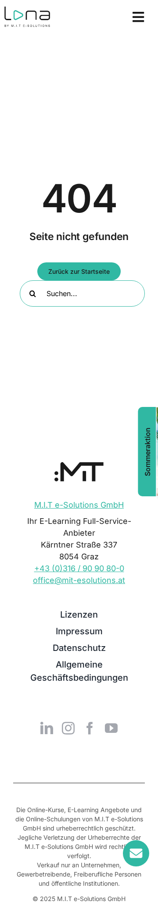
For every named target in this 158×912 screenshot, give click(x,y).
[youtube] (111, 728)
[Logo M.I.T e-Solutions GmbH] (79, 465)
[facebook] (89, 728)
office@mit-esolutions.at (79, 580)
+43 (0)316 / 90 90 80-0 (79, 568)
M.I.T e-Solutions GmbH (79, 504)
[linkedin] (46, 728)
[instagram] (68, 728)
